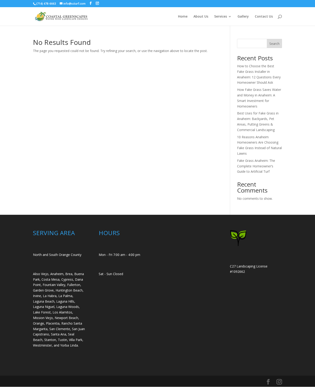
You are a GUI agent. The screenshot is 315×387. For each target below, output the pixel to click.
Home (182, 16)
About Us (200, 16)
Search (274, 43)
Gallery (243, 16)
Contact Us (264, 16)
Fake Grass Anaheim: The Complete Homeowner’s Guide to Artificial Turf (256, 166)
